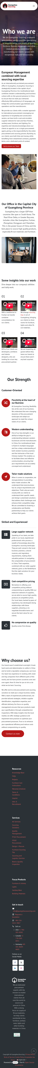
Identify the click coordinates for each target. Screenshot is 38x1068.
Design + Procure (18, 846)
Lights (14, 887)
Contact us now (13, 733)
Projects (15, 779)
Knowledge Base (18, 773)
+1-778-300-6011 (20, 938)
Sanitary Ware (17, 890)
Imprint (14, 798)
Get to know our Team (11, 146)
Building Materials (18, 893)
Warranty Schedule (18, 789)
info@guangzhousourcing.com (24, 911)
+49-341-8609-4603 (21, 946)
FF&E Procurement (19, 837)
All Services (16, 822)
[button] (33, 1051)
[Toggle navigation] (34, 6)
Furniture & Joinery (19, 883)
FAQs (14, 776)
